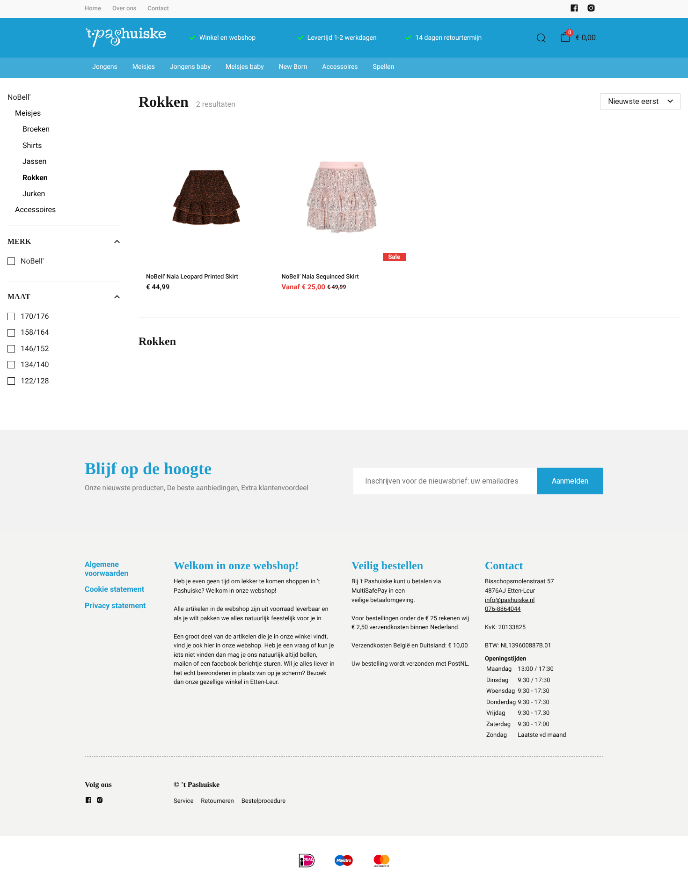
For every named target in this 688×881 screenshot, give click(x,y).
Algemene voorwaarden (106, 568)
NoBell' (32, 261)
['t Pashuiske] (126, 38)
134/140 (35, 364)
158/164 (35, 332)
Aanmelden (570, 481)
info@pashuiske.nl (509, 600)
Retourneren (217, 801)
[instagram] (591, 10)
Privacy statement (115, 605)
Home (93, 8)
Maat (18, 297)
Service (183, 801)
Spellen (384, 67)
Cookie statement (114, 589)
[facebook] (574, 10)
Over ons (124, 8)
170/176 (35, 316)
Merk (19, 241)
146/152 (35, 349)
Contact (158, 8)
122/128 (35, 381)
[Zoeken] (541, 38)
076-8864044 (503, 609)
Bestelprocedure (263, 801)
